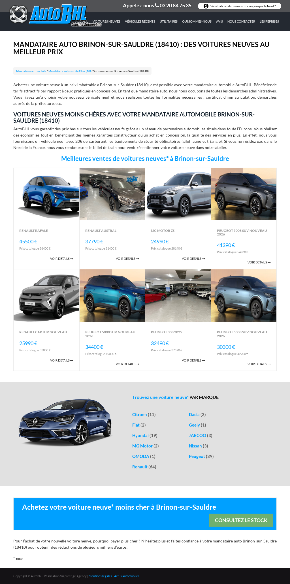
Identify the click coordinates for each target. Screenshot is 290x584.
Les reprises (269, 21)
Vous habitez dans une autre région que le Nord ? (243, 6)
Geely (197, 424)
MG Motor (145, 445)
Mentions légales (100, 576)
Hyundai (144, 435)
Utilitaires (169, 21)
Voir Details (60, 258)
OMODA (143, 456)
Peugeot (201, 456)
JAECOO (200, 435)
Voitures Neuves (106, 21)
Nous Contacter (241, 21)
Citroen (144, 414)
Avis (219, 21)
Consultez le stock (241, 520)
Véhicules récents (140, 21)
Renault (144, 466)
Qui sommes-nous (197, 21)
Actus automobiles (126, 576)
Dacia (197, 414)
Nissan (198, 445)
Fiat (139, 424)
